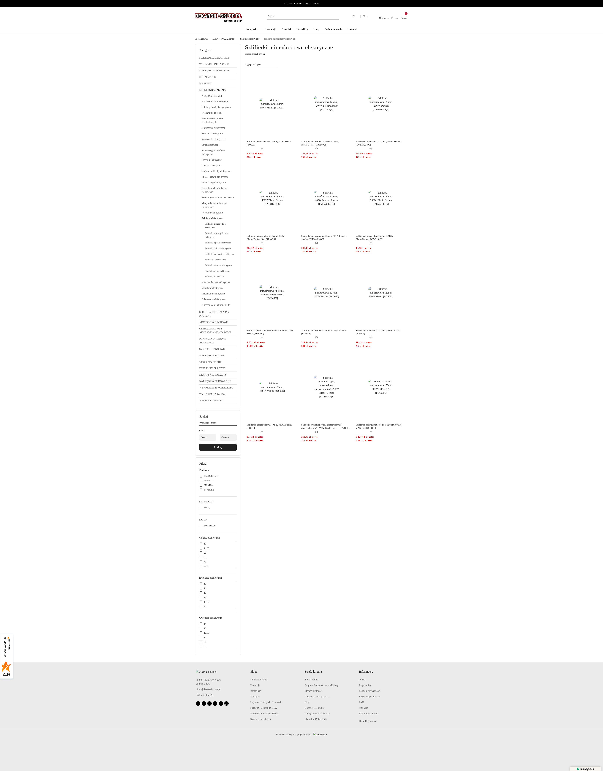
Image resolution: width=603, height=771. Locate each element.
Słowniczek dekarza (260, 719)
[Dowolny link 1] (226, 703)
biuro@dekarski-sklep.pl (208, 689)
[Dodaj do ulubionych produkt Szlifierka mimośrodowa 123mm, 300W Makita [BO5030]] (348, 262)
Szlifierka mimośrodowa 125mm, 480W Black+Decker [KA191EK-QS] (265, 237)
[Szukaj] (235, 423)
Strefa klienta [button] (313, 671)
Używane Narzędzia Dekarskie (266, 702)
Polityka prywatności (369, 691)
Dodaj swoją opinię (314, 707)
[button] (253, 29)
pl (354, 16)
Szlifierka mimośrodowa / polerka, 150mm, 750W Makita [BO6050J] (270, 332)
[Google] (221, 703)
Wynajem (255, 696)
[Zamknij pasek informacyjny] (406, 3)
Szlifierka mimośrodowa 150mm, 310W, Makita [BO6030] (269, 426)
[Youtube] (209, 703)
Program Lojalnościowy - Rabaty (321, 685)
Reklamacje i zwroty (369, 696)
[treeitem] (218, 58)
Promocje (255, 685)
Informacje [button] (366, 671)
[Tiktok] (215, 703)
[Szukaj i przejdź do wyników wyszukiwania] (337, 16)
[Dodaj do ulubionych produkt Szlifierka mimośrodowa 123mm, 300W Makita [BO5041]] (402, 262)
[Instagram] (204, 703)
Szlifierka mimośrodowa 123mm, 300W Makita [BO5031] (269, 143)
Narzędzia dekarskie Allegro (264, 713)
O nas (362, 679)
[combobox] (261, 64)
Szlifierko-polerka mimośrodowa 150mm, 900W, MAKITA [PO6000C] (378, 426)
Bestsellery (255, 691)
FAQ (361, 702)
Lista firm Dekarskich (316, 719)
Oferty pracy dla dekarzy (317, 713)
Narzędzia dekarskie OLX (263, 707)
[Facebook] (198, 703)
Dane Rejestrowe (367, 721)
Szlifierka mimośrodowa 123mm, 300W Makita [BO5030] (323, 332)
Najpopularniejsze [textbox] (253, 64)
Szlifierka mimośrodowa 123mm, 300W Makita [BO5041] (378, 332)
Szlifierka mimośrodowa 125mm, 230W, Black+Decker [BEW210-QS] (375, 237)
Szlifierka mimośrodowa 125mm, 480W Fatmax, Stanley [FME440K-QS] (324, 237)
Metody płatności (313, 691)
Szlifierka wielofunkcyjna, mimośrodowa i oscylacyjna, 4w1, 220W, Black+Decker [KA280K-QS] (325, 427)
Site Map (363, 707)
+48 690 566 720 (204, 695)
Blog (307, 702)
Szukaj (218, 447)
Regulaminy (365, 685)
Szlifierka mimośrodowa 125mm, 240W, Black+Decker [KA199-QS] (320, 143)
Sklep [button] (254, 671)
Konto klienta (311, 679)
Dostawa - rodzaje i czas (317, 696)
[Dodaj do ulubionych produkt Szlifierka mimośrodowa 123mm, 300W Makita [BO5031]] (294, 74)
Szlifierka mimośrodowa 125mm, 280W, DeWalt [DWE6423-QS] (378, 143)
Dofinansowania (258, 679)
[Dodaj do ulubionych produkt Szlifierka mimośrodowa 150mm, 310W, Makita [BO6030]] (294, 357)
